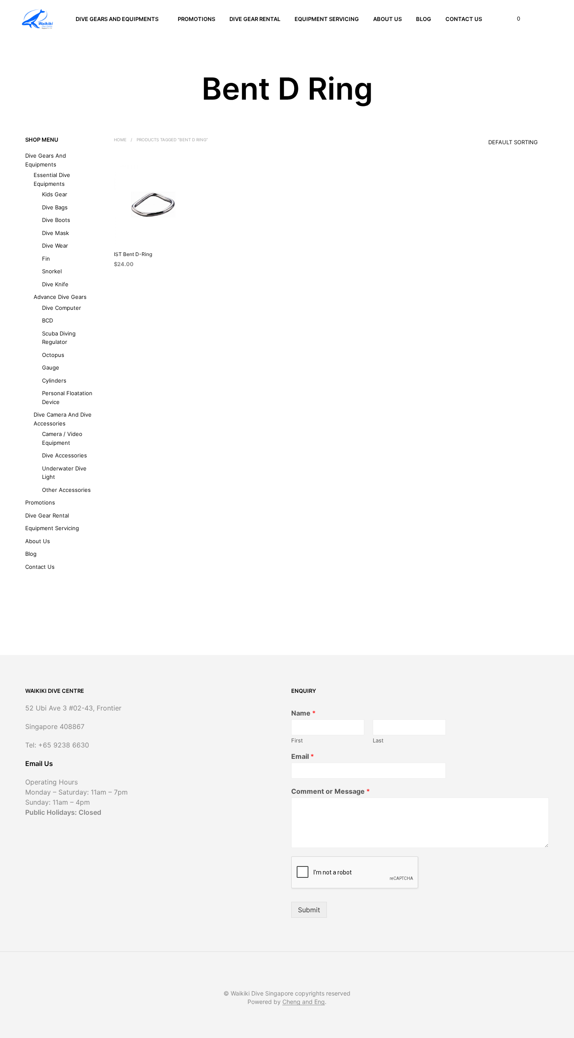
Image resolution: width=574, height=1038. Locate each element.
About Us (387, 19)
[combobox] (501, 139)
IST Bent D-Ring (133, 254)
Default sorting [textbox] (513, 142)
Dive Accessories (64, 455)
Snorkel (52, 271)
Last (378, 740)
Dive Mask (55, 233)
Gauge (50, 367)
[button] (513, 19)
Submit (309, 910)
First (297, 740)
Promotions (196, 19)
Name (303, 713)
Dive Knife (55, 284)
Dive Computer (61, 307)
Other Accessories (66, 489)
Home (120, 139)
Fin (46, 258)
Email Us (39, 763)
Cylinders (54, 380)
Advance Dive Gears (60, 296)
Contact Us (463, 19)
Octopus (53, 354)
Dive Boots (56, 220)
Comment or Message (330, 791)
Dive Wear (55, 245)
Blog (423, 19)
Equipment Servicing (327, 19)
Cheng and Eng (303, 1001)
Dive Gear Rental (254, 19)
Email (302, 756)
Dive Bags (55, 207)
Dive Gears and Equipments (117, 19)
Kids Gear (54, 194)
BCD (47, 320)
